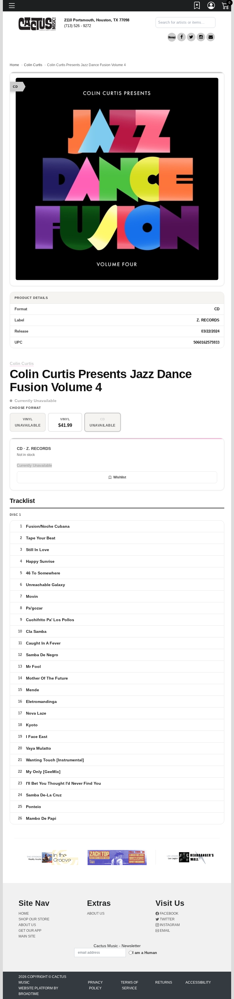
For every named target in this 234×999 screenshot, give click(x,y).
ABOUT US (29, 925)
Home (14, 65)
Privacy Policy (95, 985)
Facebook (168, 914)
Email (164, 931)
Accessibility (198, 982)
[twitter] (191, 37)
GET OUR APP (30, 931)
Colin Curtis (33, 65)
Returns (163, 982)
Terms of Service (129, 985)
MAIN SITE (27, 936)
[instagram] (201, 37)
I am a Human (144, 953)
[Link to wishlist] (197, 6)
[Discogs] (172, 37)
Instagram (169, 925)
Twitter (167, 919)
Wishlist (119, 477)
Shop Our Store (34, 919)
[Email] (210, 37)
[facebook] (181, 37)
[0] (225, 7)
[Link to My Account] (211, 6)
